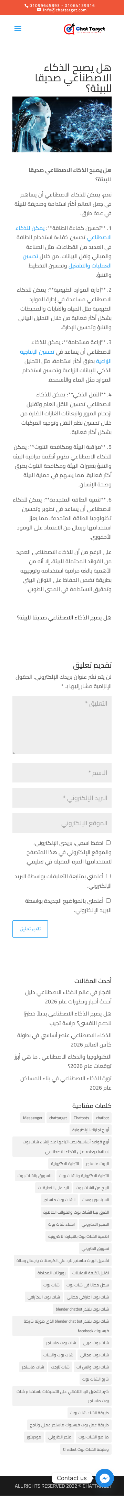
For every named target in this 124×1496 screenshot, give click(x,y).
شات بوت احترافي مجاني (88, 1297)
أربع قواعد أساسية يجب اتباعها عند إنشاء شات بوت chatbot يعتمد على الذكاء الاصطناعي (66, 1146)
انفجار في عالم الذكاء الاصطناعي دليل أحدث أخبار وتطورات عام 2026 (68, 997)
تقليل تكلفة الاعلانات (90, 1273)
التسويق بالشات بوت (35, 1176)
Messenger (32, 1118)
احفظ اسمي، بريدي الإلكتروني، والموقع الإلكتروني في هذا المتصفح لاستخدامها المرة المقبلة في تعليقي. (68, 852)
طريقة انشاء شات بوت (89, 1413)
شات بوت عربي (96, 1343)
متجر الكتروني (60, 1437)
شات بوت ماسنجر (61, 1343)
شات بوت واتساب (58, 1355)
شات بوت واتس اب (92, 1367)
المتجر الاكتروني (95, 1224)
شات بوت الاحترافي (44, 1297)
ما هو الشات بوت (94, 1437)
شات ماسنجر (33, 1367)
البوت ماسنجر (97, 1164)
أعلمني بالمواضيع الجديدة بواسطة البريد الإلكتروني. (68, 905)
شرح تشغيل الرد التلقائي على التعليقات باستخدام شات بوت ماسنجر (63, 1396)
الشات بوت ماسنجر (59, 1200)
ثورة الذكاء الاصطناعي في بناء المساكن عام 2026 (66, 1083)
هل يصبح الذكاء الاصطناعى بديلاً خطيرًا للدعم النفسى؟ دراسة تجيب (67, 1018)
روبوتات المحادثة (51, 1273)
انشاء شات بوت (61, 1224)
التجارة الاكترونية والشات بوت (84, 1176)
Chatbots (81, 1118)
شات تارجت (60, 1367)
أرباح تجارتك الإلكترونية (90, 1130)
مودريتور (34, 1437)
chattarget (58, 1118)
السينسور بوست (95, 1200)
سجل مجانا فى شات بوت (87, 1285)
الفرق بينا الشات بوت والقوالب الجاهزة (76, 1212)
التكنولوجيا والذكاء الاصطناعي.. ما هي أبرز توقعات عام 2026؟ (63, 1061)
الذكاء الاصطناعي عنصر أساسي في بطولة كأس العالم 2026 (64, 1040)
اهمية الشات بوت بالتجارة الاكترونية (78, 1236)
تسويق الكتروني (95, 1248)
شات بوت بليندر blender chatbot (82, 1309)
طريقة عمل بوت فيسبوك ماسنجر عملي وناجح (69, 1425)
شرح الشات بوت (95, 1379)
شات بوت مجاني (94, 1355)
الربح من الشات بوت (92, 1188)
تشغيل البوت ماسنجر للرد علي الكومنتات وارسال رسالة (63, 1260)
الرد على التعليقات (53, 1188)
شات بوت (51, 1285)
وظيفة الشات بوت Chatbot (86, 1449)
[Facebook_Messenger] (104, 1478)
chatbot (102, 1118)
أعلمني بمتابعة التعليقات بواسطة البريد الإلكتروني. (63, 881)
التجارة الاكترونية (65, 1164)
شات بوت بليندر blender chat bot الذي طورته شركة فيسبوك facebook (66, 1325)
